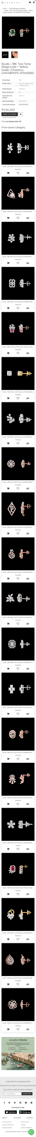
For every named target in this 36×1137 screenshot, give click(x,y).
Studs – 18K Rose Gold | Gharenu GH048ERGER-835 (18, 1023)
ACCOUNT (17, 1118)
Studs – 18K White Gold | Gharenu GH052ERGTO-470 (18, 662)
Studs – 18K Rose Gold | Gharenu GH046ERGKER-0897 (19, 978)
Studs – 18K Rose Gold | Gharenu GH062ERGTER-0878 (19, 797)
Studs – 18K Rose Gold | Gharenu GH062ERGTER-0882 (19, 572)
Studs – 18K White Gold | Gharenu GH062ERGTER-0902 (19, 302)
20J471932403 (23, 104)
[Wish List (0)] (31, 2)
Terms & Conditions (26, 1127)
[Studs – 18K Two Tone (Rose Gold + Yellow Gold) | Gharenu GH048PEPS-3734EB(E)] (5, 55)
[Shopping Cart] (34, 2)
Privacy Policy (25, 1122)
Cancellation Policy (8, 1125)
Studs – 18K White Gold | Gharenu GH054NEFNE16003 (18, 842)
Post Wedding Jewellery (17, 8)
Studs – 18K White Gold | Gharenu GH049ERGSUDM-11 (18, 617)
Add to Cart (9, 114)
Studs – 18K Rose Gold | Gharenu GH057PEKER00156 (18, 527)
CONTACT (29, 1118)
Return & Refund (7, 1127)
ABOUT (4, 1118)
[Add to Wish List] (21, 114)
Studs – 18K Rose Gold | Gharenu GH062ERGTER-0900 (19, 211)
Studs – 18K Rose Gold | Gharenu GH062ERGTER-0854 (18, 752)
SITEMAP (23, 1125)
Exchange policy (7, 1122)
